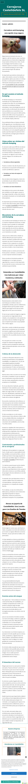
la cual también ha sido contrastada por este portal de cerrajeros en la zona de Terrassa (13, 86)
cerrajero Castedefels (9, 459)
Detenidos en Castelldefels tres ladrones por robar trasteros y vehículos (14, 275)
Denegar (14, 777)
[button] (26, 757)
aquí (3, 371)
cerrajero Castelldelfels (12, 205)
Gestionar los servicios (13, 769)
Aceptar (14, 773)
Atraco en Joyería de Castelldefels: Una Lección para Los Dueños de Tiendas (14, 506)
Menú (2, 2)
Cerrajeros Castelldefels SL (14, 8)
